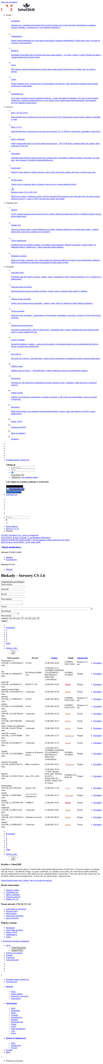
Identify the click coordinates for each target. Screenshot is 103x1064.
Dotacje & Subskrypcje (16, 1038)
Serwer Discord (12, 918)
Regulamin (10, 928)
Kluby (13, 1013)
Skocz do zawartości (9, 2)
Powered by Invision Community (16, 941)
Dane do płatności (18, 1029)
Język (8, 945)
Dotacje (14, 1048)
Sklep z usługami (13, 895)
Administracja (11, 934)
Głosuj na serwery (13, 897)
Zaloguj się (16, 477)
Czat (13, 1031)
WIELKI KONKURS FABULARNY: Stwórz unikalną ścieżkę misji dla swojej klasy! (35, 540)
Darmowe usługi (12, 890)
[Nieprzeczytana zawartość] (7, 444)
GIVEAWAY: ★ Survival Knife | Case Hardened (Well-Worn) (26, 538)
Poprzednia (10, 628)
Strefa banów (11, 913)
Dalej (8, 643)
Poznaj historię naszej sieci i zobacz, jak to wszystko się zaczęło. (26, 880)
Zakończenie (82, 658)
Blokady (9, 557)
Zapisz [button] (4, 621)
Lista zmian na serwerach (16, 909)
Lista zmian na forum (14, 930)
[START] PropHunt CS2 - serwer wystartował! (20, 535)
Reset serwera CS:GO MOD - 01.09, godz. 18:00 (20, 542)
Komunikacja (11, 559)
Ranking (14, 1020)
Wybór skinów (17, 994)
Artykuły (14, 1015)
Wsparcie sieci (11, 911)
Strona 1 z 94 (12, 648)
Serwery (9, 986)
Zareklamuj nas (12, 892)
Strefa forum (11, 1003)
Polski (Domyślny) (18, 948)
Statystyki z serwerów (14, 916)
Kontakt (9, 955)
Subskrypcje (16, 1045)
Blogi (8, 1052)
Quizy (13, 1033)
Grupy (8, 937)
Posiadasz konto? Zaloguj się (18, 460)
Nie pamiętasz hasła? (29, 477)
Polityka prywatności (14, 953)
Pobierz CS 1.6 (12, 899)
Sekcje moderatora (11, 547)
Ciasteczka (10, 957)
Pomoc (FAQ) (11, 932)
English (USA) (17, 950)
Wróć (13, 992)
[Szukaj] (7, 522)
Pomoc (14, 1024)
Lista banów (16, 998)
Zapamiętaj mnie (18, 475)
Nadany (54, 658)
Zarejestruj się (11, 494)
